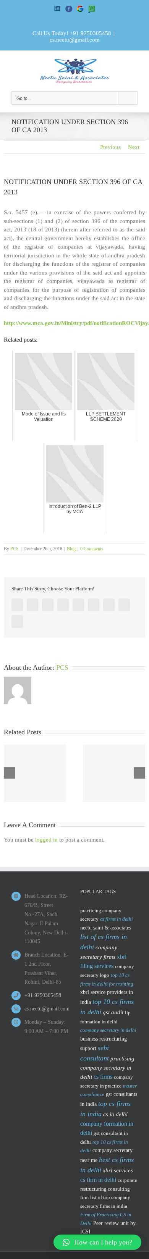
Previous (110, 147)
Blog (71, 548)
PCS (14, 548)
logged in (46, 840)
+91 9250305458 (90, 33)
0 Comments (91, 548)
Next (133, 147)
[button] (97, 1242)
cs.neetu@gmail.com (75, 40)
